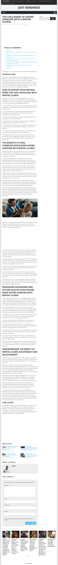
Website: (6, 511)
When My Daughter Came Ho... (17, 1)
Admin (3, 24)
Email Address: (7, 505)
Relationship (17, 24)
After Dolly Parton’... (31, 1)
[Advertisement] (20, 35)
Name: (5, 499)
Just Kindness (29, 7)
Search (40, 16)
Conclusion (8, 68)
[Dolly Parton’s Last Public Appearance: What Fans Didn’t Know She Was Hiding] (52, 534)
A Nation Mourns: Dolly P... (44, 1)
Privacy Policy (29, 563)
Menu (4, 12)
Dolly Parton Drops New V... (8, 3)
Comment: (6, 485)
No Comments (24, 24)
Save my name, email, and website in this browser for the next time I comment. (19, 519)
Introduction (8, 50)
